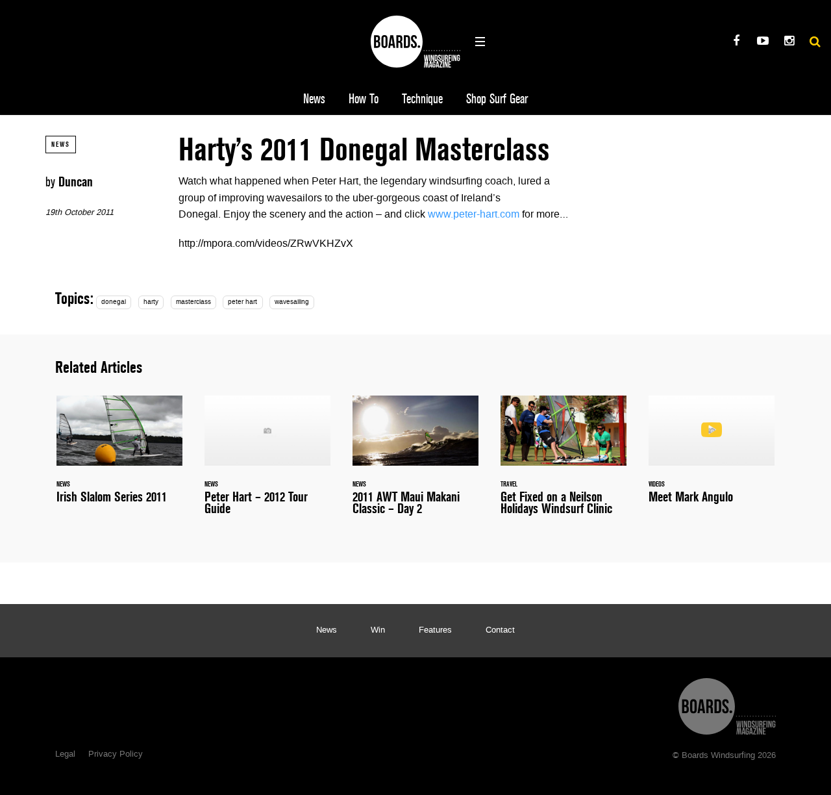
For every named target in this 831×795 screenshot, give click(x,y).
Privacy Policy (115, 755)
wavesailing (292, 302)
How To (363, 99)
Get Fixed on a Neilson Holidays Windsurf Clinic (563, 463)
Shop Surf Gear (497, 99)
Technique (422, 99)
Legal (65, 755)
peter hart (242, 302)
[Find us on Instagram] (789, 42)
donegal (113, 302)
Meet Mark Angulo (712, 457)
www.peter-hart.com (473, 215)
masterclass (193, 302)
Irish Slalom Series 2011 (119, 457)
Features (435, 631)
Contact (500, 631)
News (314, 99)
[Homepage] (727, 703)
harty (150, 302)
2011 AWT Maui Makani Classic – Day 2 (415, 463)
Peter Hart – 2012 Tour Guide (267, 463)
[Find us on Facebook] (736, 42)
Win (378, 631)
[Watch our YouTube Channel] (762, 42)
